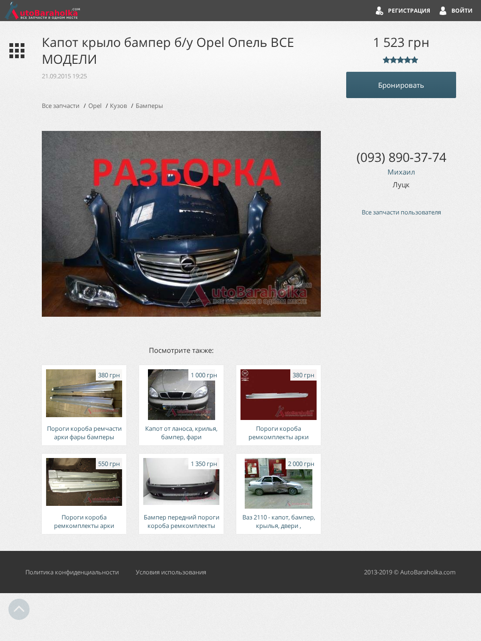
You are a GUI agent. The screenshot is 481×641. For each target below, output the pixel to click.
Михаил (401, 171)
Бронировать (401, 85)
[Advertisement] (401, 382)
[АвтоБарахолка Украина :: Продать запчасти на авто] (42, 10)
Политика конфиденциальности (72, 572)
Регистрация (409, 11)
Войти (462, 11)
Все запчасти (60, 105)
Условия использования (171, 572)
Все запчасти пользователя (401, 212)
